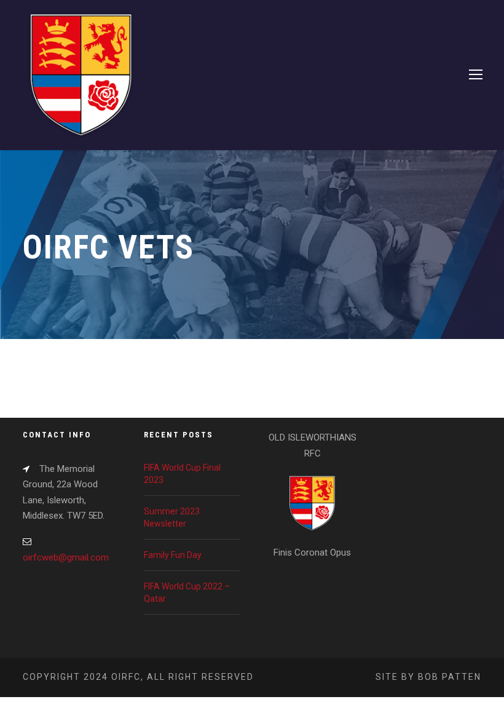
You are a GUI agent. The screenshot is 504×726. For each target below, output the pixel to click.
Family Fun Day (173, 555)
